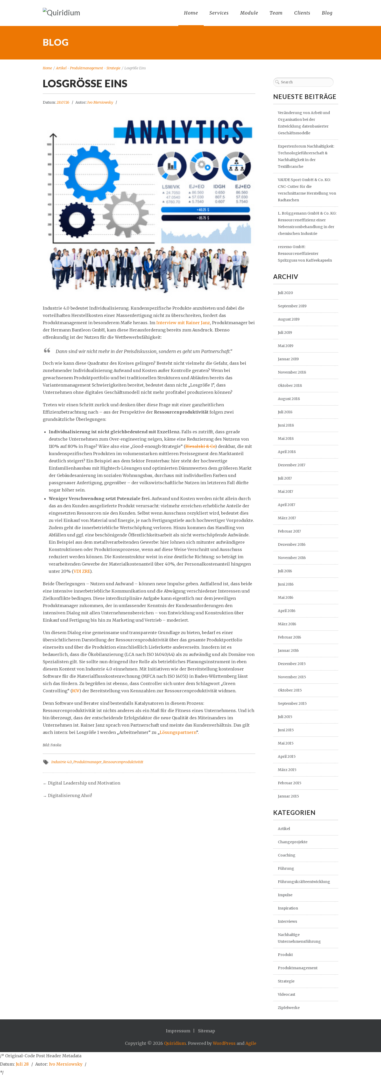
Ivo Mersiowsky (100, 102)
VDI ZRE (82, 571)
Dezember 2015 (292, 663)
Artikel (61, 68)
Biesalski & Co (200, 446)
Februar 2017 (289, 531)
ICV (75, 690)
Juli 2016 (285, 571)
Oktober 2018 (290, 385)
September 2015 (292, 703)
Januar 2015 (288, 796)
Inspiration (288, 908)
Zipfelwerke (289, 1007)
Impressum (178, 1030)
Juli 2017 (285, 478)
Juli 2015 (285, 716)
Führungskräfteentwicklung (304, 881)
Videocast (286, 994)
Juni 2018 (286, 425)
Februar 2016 (289, 637)
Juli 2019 (285, 332)
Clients (302, 13)
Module (249, 13)
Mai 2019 (285, 345)
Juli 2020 (285, 292)
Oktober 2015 (290, 690)
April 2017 (286, 504)
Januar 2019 (288, 359)
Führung (286, 868)
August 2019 (289, 319)
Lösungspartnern (178, 732)
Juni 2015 (286, 730)
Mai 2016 (285, 597)
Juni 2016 (286, 584)
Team (276, 13)
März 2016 (287, 624)
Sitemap (206, 1030)
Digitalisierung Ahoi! (70, 795)
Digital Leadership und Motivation (84, 783)
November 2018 (292, 372)
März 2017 (287, 518)
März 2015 (287, 769)
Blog (327, 13)
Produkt (285, 954)
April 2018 (287, 451)
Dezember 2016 (292, 544)
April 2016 (286, 610)
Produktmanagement (86, 68)
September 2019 (292, 306)
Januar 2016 (288, 650)
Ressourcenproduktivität (123, 762)
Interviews (287, 921)
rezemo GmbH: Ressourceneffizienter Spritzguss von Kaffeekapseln (305, 253)
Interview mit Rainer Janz (183, 322)
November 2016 (292, 557)
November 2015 (292, 677)
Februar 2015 (289, 783)
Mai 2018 (286, 438)
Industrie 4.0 (61, 762)
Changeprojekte (292, 842)
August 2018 (289, 398)
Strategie (114, 68)
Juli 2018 (285, 412)
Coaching (286, 855)
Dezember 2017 (291, 465)
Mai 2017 (285, 491)
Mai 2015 (286, 743)
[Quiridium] (61, 12)
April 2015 (287, 756)
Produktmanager (87, 762)
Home (191, 13)
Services (219, 13)
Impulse (285, 895)
